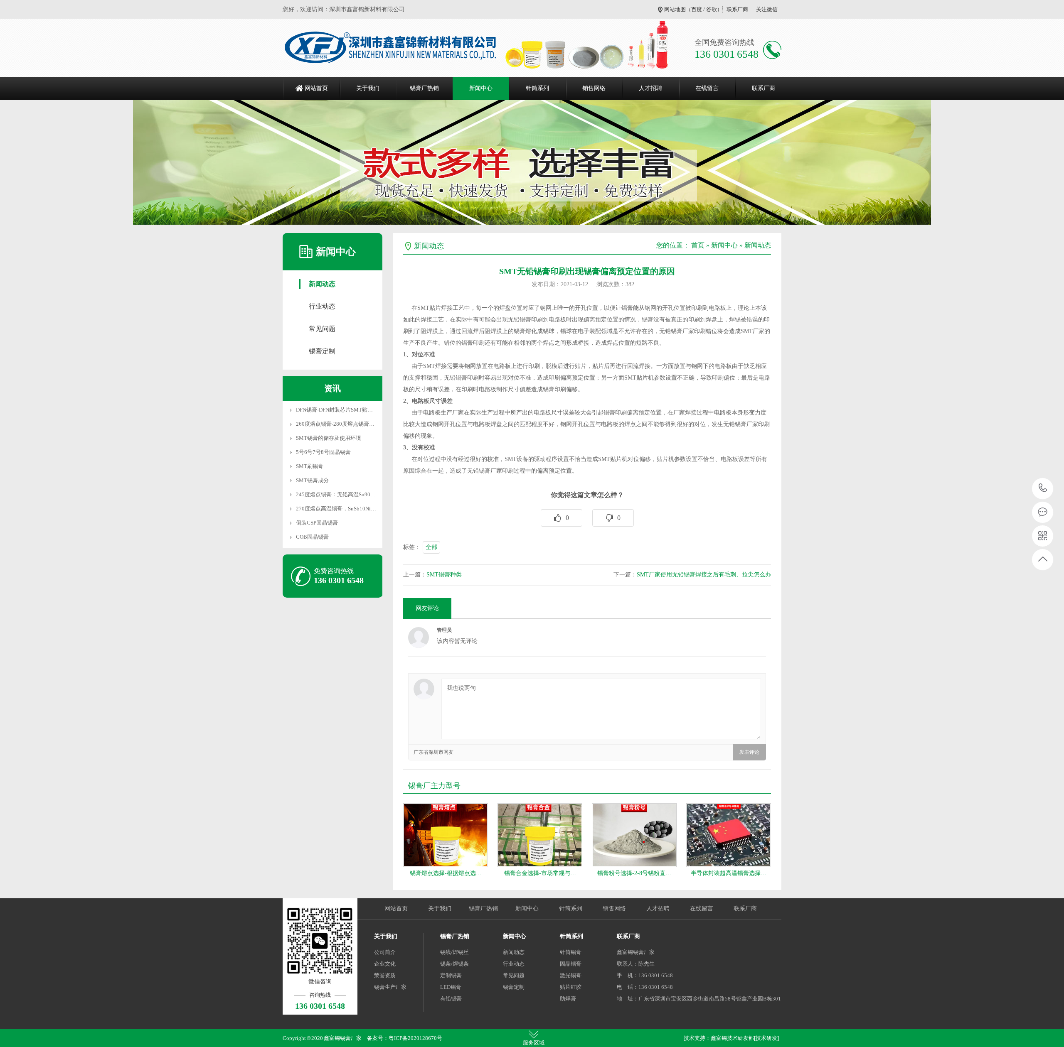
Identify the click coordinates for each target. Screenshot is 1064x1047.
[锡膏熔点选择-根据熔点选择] (445, 835)
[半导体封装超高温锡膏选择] (728, 835)
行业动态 (322, 306)
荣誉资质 (385, 975)
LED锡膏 (450, 987)
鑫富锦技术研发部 (732, 1038)
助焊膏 (568, 999)
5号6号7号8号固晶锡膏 (323, 452)
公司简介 (385, 952)
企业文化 (385, 964)
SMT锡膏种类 (444, 574)
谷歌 (711, 9)
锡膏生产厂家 (390, 987)
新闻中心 (481, 88)
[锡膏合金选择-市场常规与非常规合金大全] (540, 835)
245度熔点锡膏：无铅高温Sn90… (336, 494)
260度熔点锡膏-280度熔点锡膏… (335, 424)
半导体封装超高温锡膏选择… (728, 873)
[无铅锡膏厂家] (390, 47)
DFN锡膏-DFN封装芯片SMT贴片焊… (340, 410)
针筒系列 (537, 88)
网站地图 (675, 9)
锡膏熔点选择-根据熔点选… (446, 873)
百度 (696, 9)
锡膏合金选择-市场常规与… (540, 873)
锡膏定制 (322, 351)
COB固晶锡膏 (312, 537)
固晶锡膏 (570, 964)
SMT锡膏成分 (312, 480)
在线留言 (707, 88)
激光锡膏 (570, 975)
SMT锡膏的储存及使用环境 (328, 438)
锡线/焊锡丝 (454, 952)
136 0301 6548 (1043, 489)
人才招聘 (650, 88)
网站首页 (316, 88)
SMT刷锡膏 (309, 466)
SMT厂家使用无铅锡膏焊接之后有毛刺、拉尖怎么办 (704, 574)
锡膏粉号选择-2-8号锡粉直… (634, 873)
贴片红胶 (570, 987)
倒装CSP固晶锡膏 (317, 523)
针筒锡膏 (570, 952)
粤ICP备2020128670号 (415, 1038)
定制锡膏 (451, 975)
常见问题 (322, 328)
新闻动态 (322, 283)
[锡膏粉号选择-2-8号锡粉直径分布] (634, 835)
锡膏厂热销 (424, 88)
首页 (697, 245)
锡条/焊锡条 (454, 964)
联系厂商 (737, 9)
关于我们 (367, 88)
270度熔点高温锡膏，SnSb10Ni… (336, 508)
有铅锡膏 (451, 999)
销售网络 (594, 88)
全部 (431, 547)
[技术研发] (766, 1038)
